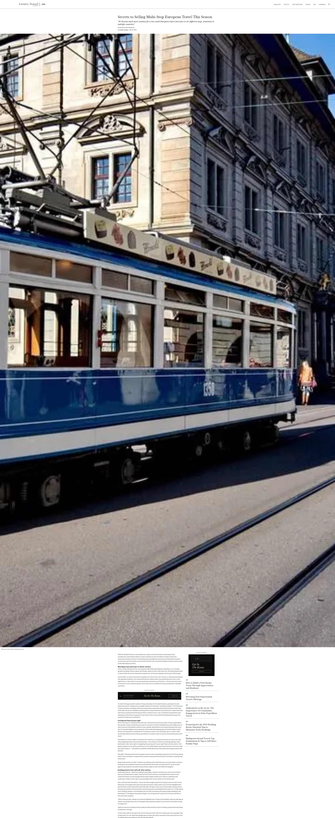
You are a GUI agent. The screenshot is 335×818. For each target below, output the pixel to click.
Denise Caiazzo (123, 29)
